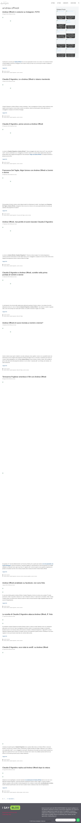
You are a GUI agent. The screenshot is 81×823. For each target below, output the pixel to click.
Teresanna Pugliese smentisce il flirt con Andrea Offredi (24, 377)
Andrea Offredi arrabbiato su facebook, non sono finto (23, 583)
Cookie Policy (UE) (6, 814)
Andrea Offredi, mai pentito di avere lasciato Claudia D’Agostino (27, 222)
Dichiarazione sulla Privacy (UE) (9, 812)
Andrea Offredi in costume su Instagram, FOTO (21, 12)
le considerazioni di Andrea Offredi (33, 780)
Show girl (73, 3)
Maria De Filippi (20, 316)
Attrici (53, 3)
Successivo (12, 798)
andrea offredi (6, 72)
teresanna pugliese (27, 576)
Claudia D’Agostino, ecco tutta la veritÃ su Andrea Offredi (25, 647)
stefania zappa (19, 792)
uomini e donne (20, 72)
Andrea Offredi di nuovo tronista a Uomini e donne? (22, 323)
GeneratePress (48, 821)
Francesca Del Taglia (21, 215)
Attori (59, 3)
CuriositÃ (65, 3)
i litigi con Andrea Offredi (35, 154)
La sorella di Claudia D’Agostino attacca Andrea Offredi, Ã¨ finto (27, 614)
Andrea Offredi (17, 61)
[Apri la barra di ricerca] (78, 3)
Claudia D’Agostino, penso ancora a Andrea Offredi (22, 124)
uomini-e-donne (7, 71)
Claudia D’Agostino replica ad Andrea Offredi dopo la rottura (26, 768)
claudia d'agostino (12, 72)
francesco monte (20, 576)
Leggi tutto (4, 68)
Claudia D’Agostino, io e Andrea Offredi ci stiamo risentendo (26, 79)
